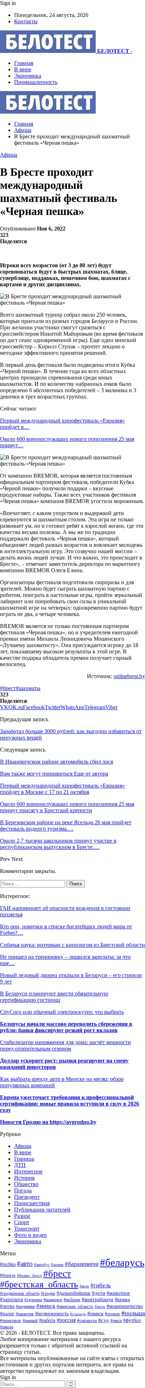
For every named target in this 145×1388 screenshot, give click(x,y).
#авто (25, 1263)
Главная (23, 63)
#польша (133, 1313)
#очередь (78, 1314)
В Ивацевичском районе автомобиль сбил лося (56, 762)
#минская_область (75, 1306)
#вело (84, 1286)
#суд (103, 1320)
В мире (22, 69)
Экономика (27, 76)
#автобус (42, 1264)
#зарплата (11, 1299)
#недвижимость (52, 1313)
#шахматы (28, 688)
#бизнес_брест (29, 1276)
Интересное (28, 1171)
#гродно (48, 1293)
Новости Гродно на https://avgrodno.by (48, 1122)
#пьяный (30, 1320)
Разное (22, 1216)
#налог (7, 1313)
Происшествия (32, 1203)
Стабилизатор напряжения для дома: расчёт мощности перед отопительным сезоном (65, 1045)
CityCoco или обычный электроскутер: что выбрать (62, 1012)
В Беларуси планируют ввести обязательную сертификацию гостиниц (54, 997)
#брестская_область (39, 1284)
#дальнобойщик (73, 1293)
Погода (23, 1190)
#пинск (95, 1313)
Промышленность (35, 82)
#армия (57, 1264)
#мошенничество (125, 1306)
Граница (24, 1159)
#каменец (53, 1299)
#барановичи (82, 1264)
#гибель (100, 1285)
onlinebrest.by (129, 676)
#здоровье (33, 1300)
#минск (45, 1306)
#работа (47, 1320)
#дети (98, 1293)
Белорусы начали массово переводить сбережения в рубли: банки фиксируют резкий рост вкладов (66, 1027)
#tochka (7, 1264)
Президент (27, 1197)
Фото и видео (30, 1235)
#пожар (112, 1313)
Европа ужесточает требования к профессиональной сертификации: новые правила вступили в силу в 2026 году (69, 1103)
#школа (6, 1326)
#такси (116, 1320)
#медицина (25, 1306)
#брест (8, 688)
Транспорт (26, 1229)
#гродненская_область (19, 1293)
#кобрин (72, 1299)
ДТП (20, 1165)
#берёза (7, 1275)
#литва (7, 1306)
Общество (26, 1184)
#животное (118, 1293)
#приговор (10, 1320)
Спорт (21, 1222)
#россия (66, 1320)
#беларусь (122, 1262)
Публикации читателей (42, 1210)
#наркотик (25, 1314)
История (24, 1178)
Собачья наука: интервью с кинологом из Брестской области (72, 945)
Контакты (26, 21)
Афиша (8, 155)
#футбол (132, 1320)
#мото (100, 1306)
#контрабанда (97, 1299)
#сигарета (87, 1320)
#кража (122, 1299)
